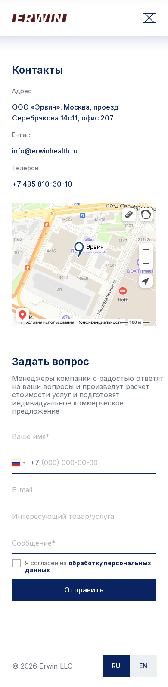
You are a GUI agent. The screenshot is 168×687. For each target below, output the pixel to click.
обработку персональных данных (88, 566)
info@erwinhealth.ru (45, 151)
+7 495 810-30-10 (42, 184)
